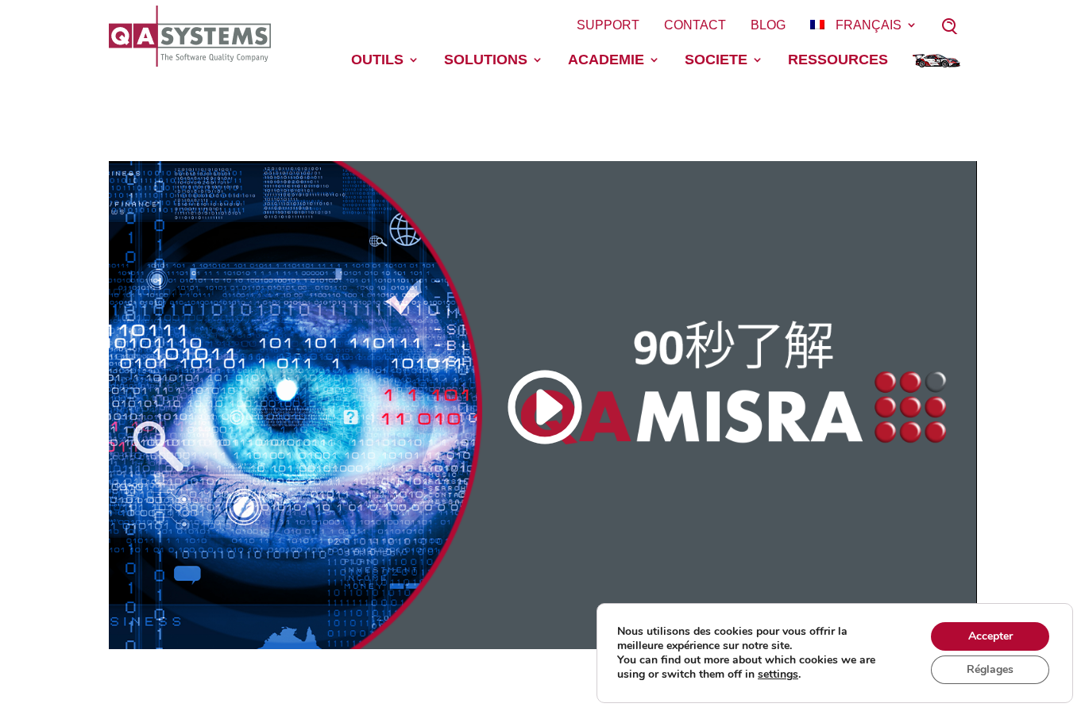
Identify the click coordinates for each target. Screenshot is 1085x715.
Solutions (485, 59)
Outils (377, 59)
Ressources (838, 59)
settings (778, 674)
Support (608, 25)
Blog (768, 25)
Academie (606, 59)
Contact (695, 25)
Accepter (990, 636)
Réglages (990, 669)
